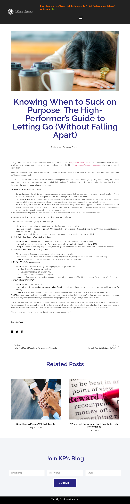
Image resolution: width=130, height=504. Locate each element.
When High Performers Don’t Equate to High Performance (94, 425)
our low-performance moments (87, 165)
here (54, 9)
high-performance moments (81, 162)
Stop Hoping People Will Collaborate (35, 424)
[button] (81, 18)
